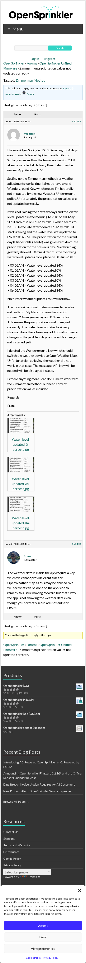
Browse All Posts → (16, 801)
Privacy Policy (50, 957)
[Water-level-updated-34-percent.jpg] (21, 464)
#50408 (76, 543)
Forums (32, 63)
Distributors (11, 852)
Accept (43, 926)
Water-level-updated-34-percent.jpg (21, 484)
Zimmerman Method (30, 80)
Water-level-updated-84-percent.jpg (21, 523)
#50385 (76, 121)
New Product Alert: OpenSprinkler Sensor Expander (37, 791)
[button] (80, 890)
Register (49, 59)
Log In (35, 59)
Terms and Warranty (16, 845)
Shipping (9, 838)
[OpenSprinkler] (41, 12)
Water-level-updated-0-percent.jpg (21, 444)
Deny (43, 937)
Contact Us (10, 832)
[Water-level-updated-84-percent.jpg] (21, 504)
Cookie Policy (33, 957)
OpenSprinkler (13, 63)
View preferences (43, 948)
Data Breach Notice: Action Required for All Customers (39, 784)
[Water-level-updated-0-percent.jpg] (21, 425)
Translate (34, 876)
